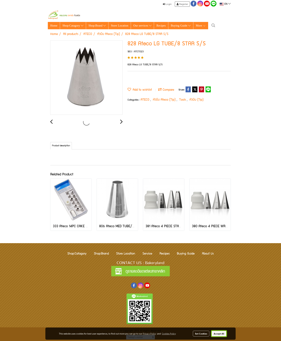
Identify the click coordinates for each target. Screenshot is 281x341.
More (199, 25)
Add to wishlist (141, 90)
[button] (213, 25)
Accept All (219, 333)
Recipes (161, 25)
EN (226, 4)
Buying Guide (179, 25)
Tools (183, 100)
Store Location (119, 25)
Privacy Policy (149, 333)
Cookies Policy (169, 333)
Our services (141, 25)
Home (53, 25)
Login (168, 4)
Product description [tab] (61, 146)
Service (147, 254)
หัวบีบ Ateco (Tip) (165, 100)
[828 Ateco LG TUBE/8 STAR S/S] (86, 77)
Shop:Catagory (71, 25)
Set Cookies (201, 333)
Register (183, 4)
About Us (208, 254)
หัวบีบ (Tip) (196, 100)
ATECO (145, 100)
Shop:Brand (95, 25)
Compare (168, 90)
